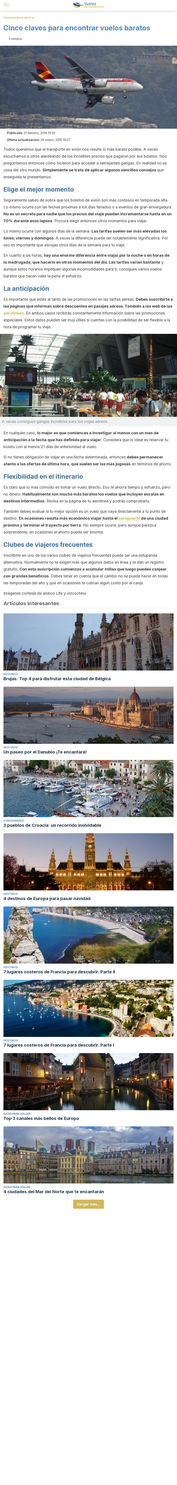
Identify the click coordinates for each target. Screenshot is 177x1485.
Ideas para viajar (16, 1113)
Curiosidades (13, 820)
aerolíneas (13, 313)
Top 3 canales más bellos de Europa (41, 1118)
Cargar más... (88, 1204)
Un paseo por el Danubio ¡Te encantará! (45, 752)
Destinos (10, 674)
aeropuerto (129, 518)
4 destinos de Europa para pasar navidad (46, 898)
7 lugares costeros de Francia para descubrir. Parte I (58, 1045)
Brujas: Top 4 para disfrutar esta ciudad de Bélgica (57, 678)
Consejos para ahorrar (19, 17)
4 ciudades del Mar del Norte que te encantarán (53, 1191)
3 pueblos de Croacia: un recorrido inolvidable (52, 825)
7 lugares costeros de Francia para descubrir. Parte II (59, 971)
